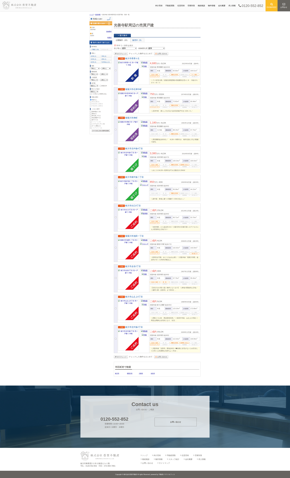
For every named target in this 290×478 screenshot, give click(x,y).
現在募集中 (96, 118)
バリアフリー (97, 128)
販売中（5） (137, 40)
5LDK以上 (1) (106, 62)
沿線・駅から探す (100, 23)
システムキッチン (98, 124)
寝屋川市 (129, 373)
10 (115, 45)
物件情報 (211, 6)
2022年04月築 (187, 63)
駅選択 (110, 37)
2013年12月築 (186, 211)
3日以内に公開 (97, 104)
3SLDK (160, 332)
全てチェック (122, 53)
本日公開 (95, 102)
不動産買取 (169, 6)
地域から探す (100, 19)
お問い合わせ (162, 53)
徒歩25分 (168, 305)
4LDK (163, 123)
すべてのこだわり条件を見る (101, 130)
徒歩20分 (166, 98)
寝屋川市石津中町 (133, 89)
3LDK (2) (93, 59)
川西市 (141, 373)
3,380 (153, 153)
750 (152, 94)
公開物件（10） (122, 40)
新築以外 (104, 86)
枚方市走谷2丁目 (133, 266)
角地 (94, 113)
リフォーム (96, 122)
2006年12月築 (186, 241)
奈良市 (153, 373)
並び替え (117, 48)
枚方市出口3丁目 (133, 206)
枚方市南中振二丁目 (134, 177)
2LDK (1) (93, 56)
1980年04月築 (186, 302)
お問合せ (283, 7)
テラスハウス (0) (105, 50)
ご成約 (153, 210)
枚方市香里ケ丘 (132, 58)
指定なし (94, 99)
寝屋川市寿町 (131, 118)
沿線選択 (109, 31)
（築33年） (196, 123)
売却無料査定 (271, 7)
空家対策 (191, 6)
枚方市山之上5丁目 (134, 297)
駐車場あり (96, 111)
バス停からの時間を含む (99, 94)
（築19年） (196, 241)
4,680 (153, 63)
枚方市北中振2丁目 (134, 327)
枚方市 (117, 373)
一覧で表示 (122, 35)
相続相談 (201, 6)
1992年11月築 (186, 123)
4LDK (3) (93, 62)
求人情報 (232, 6)
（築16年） (196, 332)
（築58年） (196, 271)
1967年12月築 (186, 271)
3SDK (161, 94)
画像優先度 (142, 48)
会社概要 (221, 6)
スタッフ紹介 (173, 459)
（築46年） (196, 302)
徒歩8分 (166, 186)
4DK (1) (104, 59)
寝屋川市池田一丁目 (134, 236)
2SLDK (160, 210)
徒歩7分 (166, 157)
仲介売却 (158, 6)
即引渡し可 (96, 115)
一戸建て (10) (95, 49)
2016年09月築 (187, 154)
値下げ (95, 120)
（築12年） (196, 211)
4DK (161, 182)
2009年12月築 (186, 332)
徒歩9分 (166, 126)
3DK (159, 271)
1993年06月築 (186, 182)
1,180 (153, 122)
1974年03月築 (186, 94)
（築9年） (196, 154)
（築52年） (196, 94)
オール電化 (96, 126)
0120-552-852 (252, 6)
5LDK (159, 301)
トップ (145, 455)
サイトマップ (164, 463)
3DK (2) (104, 56)
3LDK (163, 63)
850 (152, 181)
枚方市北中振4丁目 (134, 148)
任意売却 (181, 6)
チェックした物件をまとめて (140, 53)
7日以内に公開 (97, 106)
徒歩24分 (166, 67)
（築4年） (196, 63)
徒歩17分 (168, 244)
